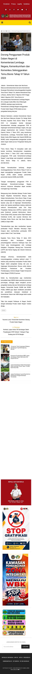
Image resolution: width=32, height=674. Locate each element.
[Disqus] (16, 409)
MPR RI (16, 657)
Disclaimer (6, 4)
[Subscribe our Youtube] (22, 9)
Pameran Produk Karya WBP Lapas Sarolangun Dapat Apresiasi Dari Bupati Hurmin (20, 357)
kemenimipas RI (7, 661)
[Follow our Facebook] (14, 9)
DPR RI (21, 657)
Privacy (13, 4)
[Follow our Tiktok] (26, 9)
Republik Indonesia (7, 657)
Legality (19, 4)
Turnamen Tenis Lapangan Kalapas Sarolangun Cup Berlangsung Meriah (20, 348)
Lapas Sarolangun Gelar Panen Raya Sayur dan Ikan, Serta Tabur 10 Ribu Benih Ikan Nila (20, 366)
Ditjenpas (16, 661)
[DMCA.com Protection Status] (19, 669)
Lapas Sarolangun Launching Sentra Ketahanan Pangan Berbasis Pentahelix (20, 375)
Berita (3, 310)
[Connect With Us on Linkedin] (5, 9)
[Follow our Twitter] (18, 9)
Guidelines (27, 4)
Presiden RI (26, 657)
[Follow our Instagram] (10, 9)
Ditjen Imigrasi (24, 661)
